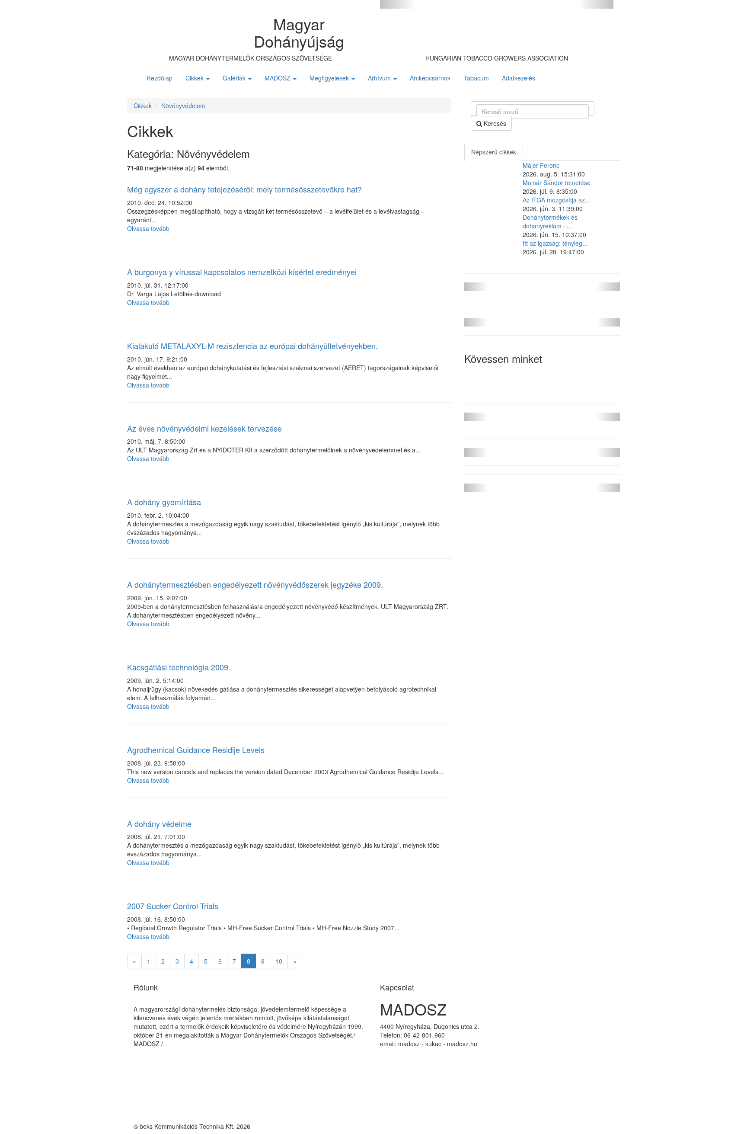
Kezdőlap (159, 78)
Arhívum (380, 78)
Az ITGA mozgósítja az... (556, 199)
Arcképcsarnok (430, 78)
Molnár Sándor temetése (557, 182)
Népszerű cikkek (493, 151)
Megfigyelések (330, 78)
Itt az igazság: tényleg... (555, 243)
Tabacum (476, 78)
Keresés (494, 123)
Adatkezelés (518, 78)
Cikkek (195, 78)
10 (278, 961)
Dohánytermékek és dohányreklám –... (550, 221)
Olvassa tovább (148, 228)
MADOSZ (278, 78)
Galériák (235, 78)
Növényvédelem (183, 105)
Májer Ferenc (541, 165)
